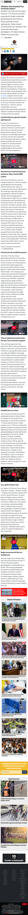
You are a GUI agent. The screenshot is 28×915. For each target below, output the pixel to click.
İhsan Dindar (8, 37)
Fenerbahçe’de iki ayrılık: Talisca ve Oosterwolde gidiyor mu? (11, 735)
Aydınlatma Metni (23, 871)
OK (24, 904)
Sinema (14, 876)
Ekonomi (5, 873)
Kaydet (24, 772)
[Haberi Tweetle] (2, 51)
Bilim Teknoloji (5, 882)
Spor (5, 876)
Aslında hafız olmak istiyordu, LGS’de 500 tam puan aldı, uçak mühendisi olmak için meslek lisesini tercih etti (13, 619)
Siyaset (5, 872)
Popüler (5, 880)
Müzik (14, 875)
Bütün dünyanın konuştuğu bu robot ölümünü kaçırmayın (12, 715)
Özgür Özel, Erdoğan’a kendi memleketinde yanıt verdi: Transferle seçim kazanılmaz (14, 657)
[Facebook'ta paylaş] (5, 51)
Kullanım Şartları (23, 874)
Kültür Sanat (5, 47)
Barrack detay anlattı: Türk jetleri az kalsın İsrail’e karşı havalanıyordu (13, 638)
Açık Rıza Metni (23, 884)
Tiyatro (14, 878)
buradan (4, 96)
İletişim (23, 898)
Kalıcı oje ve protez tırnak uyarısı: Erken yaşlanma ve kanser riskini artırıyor (13, 695)
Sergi (14, 880)
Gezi (5, 885)
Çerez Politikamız (22, 877)
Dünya (5, 875)
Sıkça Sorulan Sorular (23, 891)
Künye (22, 896)
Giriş (25, 1)
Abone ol (19, 1)
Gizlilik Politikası (22, 887)
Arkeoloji (14, 873)
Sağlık (5, 878)
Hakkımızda (23, 894)
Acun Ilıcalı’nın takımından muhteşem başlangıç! (12, 755)
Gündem (5, 870)
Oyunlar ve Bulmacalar (14, 860)
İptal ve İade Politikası (23, 881)
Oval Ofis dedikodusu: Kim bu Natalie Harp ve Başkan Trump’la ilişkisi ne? (13, 677)
